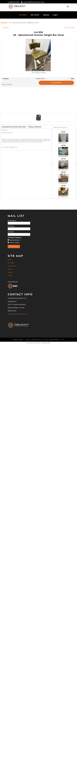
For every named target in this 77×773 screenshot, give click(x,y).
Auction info (69, 28)
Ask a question (56, 82)
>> (75, 164)
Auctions (23, 15)
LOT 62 (63, 150)
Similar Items (40, 78)
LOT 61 (63, 137)
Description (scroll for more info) (14, 127)
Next (72, 78)
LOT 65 (63, 177)
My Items (35, 15)
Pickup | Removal (34, 127)
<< (52, 164)
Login (55, 15)
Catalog (6, 28)
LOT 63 (63, 164)
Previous (6, 78)
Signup (46, 15)
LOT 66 (63, 191)
